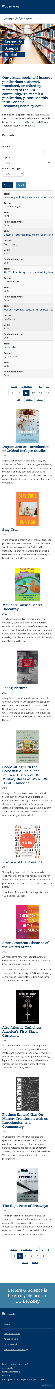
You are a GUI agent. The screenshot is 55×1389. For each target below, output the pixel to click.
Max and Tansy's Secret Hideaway (22, 606)
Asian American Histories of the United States (25, 944)
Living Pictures (14, 687)
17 (34, 393)
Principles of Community (16, 1349)
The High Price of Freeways (25, 1205)
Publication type (11, 168)
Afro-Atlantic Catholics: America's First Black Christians (21, 1031)
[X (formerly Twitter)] (5, 1319)
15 (20, 393)
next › (30, 400)
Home (7, 1324)
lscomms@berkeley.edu (22, 105)
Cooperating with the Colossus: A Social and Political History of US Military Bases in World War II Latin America (25, 774)
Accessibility (8, 1368)
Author (6, 146)
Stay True (10, 529)
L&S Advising (10, 1344)
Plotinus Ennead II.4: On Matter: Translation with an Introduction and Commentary (25, 1120)
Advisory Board (11, 1338)
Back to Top (47, 1384)
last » (41, 400)
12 (41, 387)
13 (48, 387)
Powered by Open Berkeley (15, 1364)
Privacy (6, 1375)
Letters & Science (17, 19)
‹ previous (28, 387)
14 (12, 393)
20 (19, 400)
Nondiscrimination (11, 1371)
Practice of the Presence (22, 862)
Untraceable (10, 347)
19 (48, 393)
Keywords (8, 135)
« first (15, 387)
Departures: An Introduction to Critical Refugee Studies (26, 448)
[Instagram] (17, 1319)
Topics (6, 157)
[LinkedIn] (11, 1319)
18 (41, 393)
